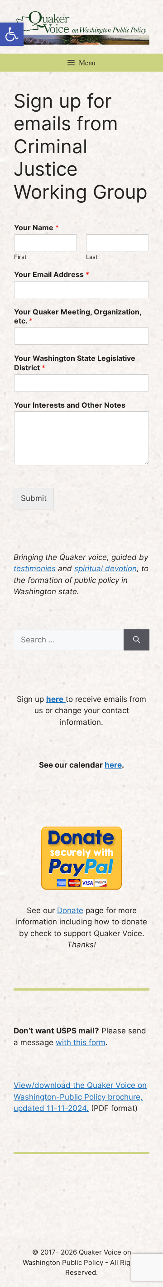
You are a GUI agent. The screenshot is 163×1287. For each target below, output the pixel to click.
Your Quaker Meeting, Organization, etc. (77, 316)
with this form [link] (80, 1042)
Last (92, 256)
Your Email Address (51, 274)
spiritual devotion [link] (105, 568)
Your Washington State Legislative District (74, 363)
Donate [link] (70, 910)
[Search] (136, 640)
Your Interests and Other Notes (69, 404)
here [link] (113, 764)
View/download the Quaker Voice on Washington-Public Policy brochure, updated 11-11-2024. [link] (80, 1097)
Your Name (36, 227)
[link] (12, 34)
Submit (34, 498)
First (20, 256)
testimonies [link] (35, 568)
